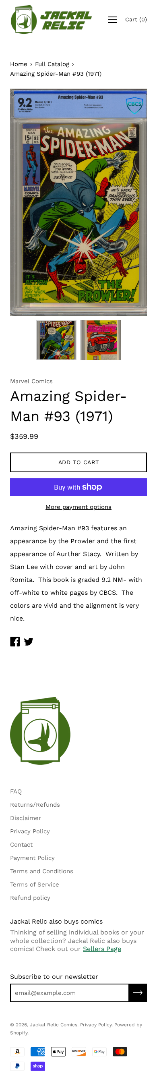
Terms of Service (34, 884)
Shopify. (19, 1033)
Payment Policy (32, 858)
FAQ (16, 791)
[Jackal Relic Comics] (51, 19)
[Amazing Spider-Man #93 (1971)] (56, 340)
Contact (21, 844)
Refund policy (30, 897)
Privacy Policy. (96, 1025)
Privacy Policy (30, 831)
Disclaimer (25, 818)
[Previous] (30, 202)
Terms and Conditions (41, 871)
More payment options (78, 507)
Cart (136, 19)
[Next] (127, 202)
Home (18, 64)
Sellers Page (102, 949)
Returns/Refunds (35, 804)
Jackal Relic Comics (53, 1025)
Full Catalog (52, 64)
